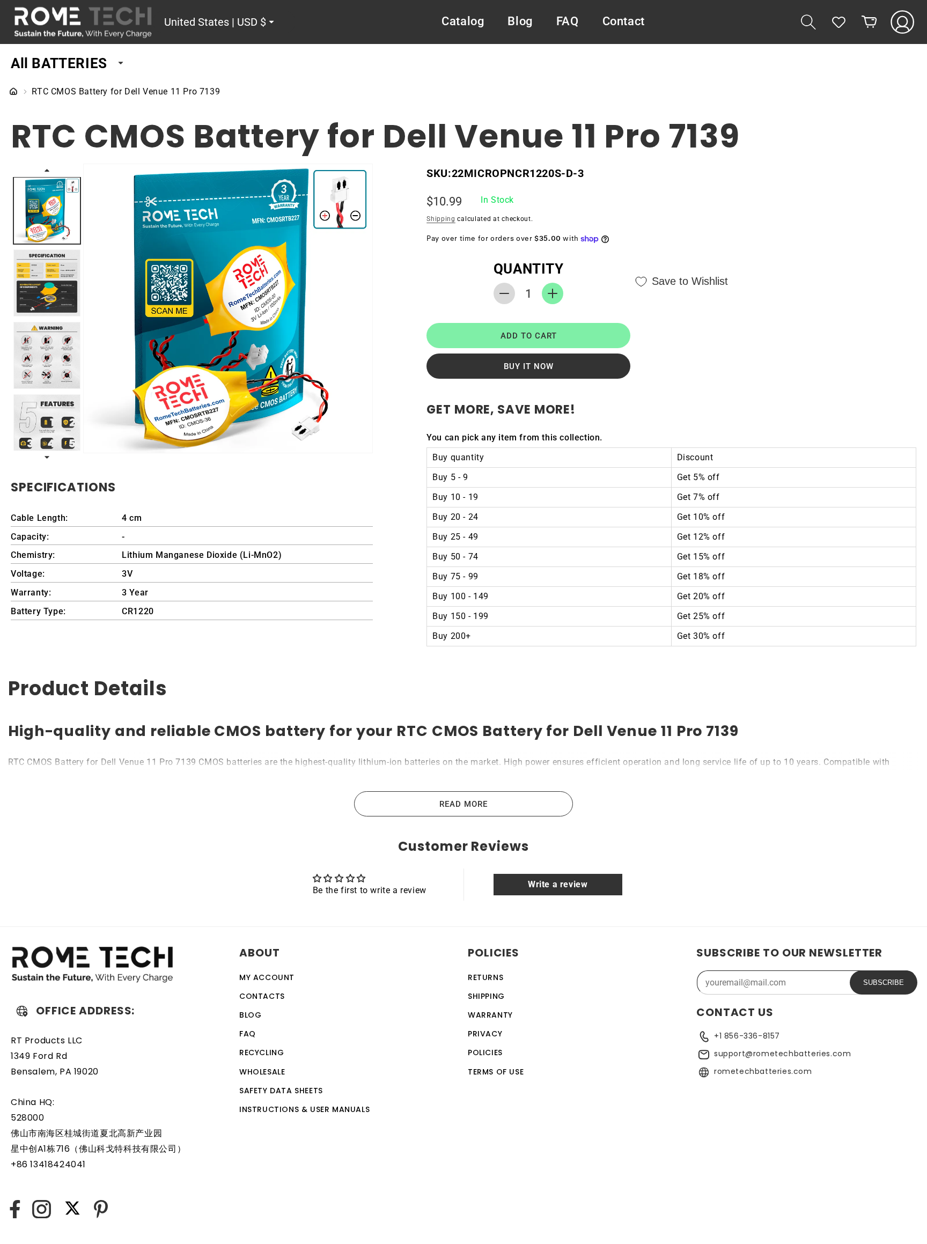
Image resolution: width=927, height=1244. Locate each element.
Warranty (490, 1015)
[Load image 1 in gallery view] (46, 210)
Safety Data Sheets (281, 1090)
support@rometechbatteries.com (782, 1053)
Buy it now (529, 366)
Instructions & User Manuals (304, 1109)
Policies (485, 1053)
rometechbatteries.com (763, 1071)
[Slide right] (47, 457)
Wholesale (262, 1071)
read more (463, 804)
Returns (485, 977)
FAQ (247, 1033)
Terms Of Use (496, 1071)
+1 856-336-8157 (747, 1035)
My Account (267, 977)
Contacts (262, 996)
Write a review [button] (557, 884)
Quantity (529, 269)
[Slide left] (47, 170)
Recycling (261, 1053)
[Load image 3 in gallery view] (46, 355)
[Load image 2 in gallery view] (46, 282)
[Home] (13, 92)
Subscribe (883, 982)
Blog (250, 1015)
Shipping (440, 219)
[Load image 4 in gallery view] (46, 427)
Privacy (485, 1033)
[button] (808, 22)
